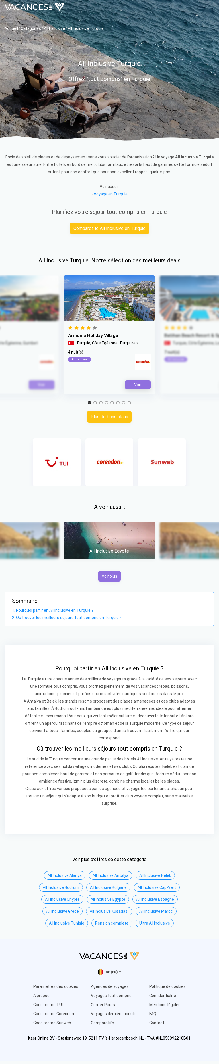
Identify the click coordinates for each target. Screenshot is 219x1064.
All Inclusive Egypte (108, 899)
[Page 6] (118, 403)
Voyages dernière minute (114, 1013)
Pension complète (111, 923)
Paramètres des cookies (55, 986)
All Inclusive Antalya (110, 875)
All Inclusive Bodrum (61, 887)
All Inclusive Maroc (156, 911)
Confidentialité (162, 995)
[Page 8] (129, 403)
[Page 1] (89, 403)
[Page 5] (112, 403)
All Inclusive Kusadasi (109, 911)
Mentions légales (165, 1004)
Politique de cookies (167, 986)
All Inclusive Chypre (62, 899)
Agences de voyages (110, 986)
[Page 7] (123, 403)
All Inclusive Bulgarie (108, 887)
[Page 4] (106, 403)
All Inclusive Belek (155, 875)
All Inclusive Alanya (65, 875)
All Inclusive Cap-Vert (157, 887)
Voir (137, 384)
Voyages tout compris (111, 995)
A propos (41, 995)
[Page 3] (101, 403)
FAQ (152, 1013)
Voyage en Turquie (111, 194)
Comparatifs (102, 1023)
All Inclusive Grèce (62, 911)
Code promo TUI (48, 1004)
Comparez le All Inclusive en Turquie (109, 228)
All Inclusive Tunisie (66, 923)
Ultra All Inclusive (154, 923)
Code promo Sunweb (52, 1023)
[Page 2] (95, 403)
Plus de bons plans (109, 416)
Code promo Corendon (53, 1013)
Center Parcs (103, 1004)
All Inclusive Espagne (155, 899)
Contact (156, 1023)
